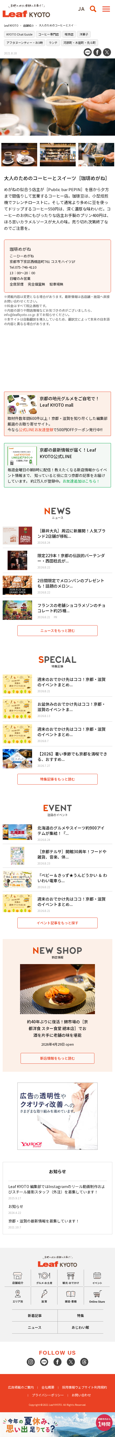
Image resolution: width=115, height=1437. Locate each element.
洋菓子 (83, 34)
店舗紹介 (28, 25)
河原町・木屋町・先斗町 (79, 42)
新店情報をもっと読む (57, 1058)
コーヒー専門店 (48, 34)
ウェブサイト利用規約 (91, 1387)
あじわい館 (80, 1327)
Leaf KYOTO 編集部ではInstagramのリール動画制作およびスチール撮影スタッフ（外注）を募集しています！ (56, 1189)
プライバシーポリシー (48, 1395)
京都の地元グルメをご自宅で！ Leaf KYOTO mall (69, 401)
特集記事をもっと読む (57, 779)
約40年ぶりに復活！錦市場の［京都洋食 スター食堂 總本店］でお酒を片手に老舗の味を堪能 (57, 1028)
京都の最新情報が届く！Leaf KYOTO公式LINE (68, 453)
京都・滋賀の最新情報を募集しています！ (43, 1221)
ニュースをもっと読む (57, 630)
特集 (80, 1315)
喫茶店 (69, 34)
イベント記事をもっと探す (57, 922)
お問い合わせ (81, 1395)
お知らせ (15, 1206)
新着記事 (35, 1315)
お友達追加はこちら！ (81, 481)
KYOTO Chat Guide (19, 34)
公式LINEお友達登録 (36, 429)
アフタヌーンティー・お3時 (24, 42)
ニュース (34, 1327)
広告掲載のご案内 (21, 1387)
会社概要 (47, 1387)
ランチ (53, 42)
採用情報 (68, 1387)
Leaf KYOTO (11, 25)
